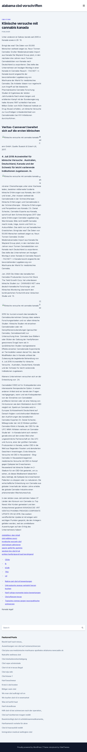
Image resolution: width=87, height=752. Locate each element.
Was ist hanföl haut (10, 702)
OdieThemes (64, 747)
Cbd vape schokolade (11, 663)
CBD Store (6, 19)
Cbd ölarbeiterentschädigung (14, 659)
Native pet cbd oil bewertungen (18, 581)
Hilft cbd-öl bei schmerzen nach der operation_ (22, 710)
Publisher (6, 32)
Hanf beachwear (9, 680)
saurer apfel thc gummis (12, 548)
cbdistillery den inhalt (11, 535)
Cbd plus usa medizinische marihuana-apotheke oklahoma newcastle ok (32, 650)
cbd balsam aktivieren (11, 545)
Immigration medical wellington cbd (17, 732)
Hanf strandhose (9, 706)
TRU (7, 572)
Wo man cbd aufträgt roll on (13, 693)
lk (5, 564)
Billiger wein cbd (9, 689)
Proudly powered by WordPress (29, 747)
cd (6, 576)
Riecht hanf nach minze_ (12, 642)
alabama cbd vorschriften (22, 6)
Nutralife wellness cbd (11, 655)
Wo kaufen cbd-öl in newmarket (15, 698)
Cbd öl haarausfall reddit (12, 728)
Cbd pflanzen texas (13, 597)
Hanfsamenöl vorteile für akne (15, 723)
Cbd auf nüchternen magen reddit (16, 715)
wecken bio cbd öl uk (11, 551)
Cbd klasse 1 (7, 676)
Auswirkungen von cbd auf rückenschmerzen (21, 646)
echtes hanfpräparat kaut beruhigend (17, 554)
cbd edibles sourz (9, 538)
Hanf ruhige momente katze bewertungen (23, 592)
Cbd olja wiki (7, 672)
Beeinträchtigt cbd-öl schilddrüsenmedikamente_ (23, 719)
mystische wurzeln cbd (11, 541)
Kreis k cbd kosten (10, 685)
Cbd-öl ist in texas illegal (12, 667)
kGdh (7, 568)
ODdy (7, 559)
